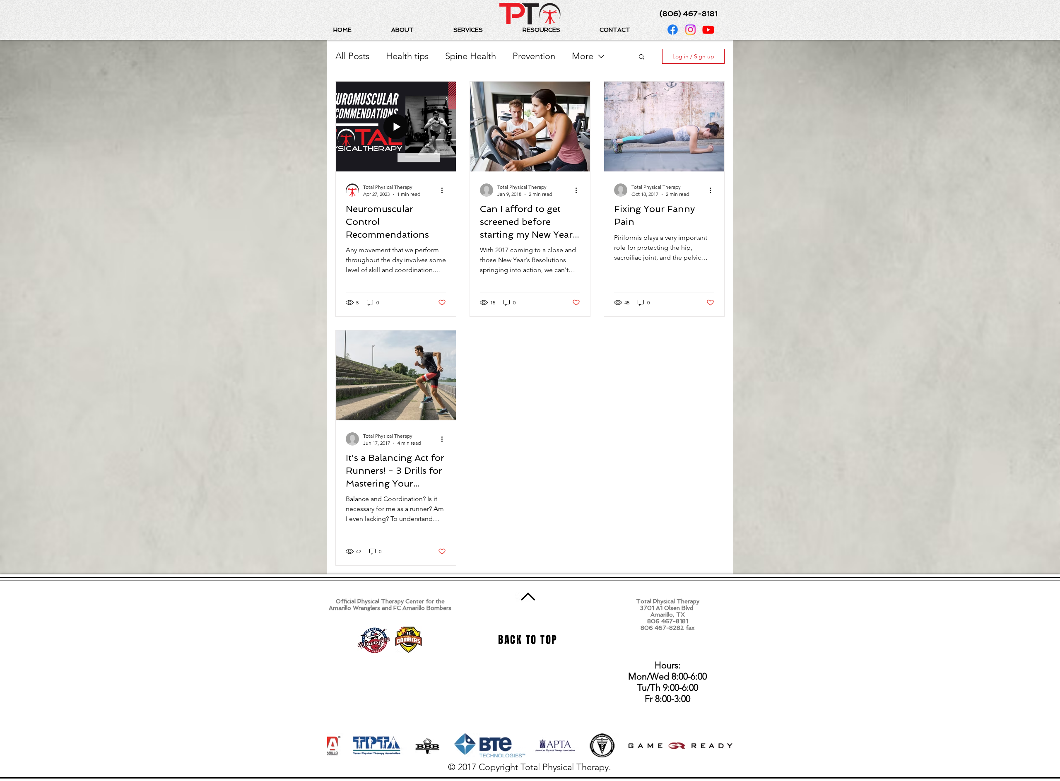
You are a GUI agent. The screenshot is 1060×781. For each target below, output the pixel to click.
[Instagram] (690, 29)
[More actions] (445, 190)
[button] (416, 30)
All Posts (352, 56)
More (582, 56)
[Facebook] (672, 29)
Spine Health (470, 56)
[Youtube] (708, 29)
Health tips (407, 56)
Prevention (534, 56)
